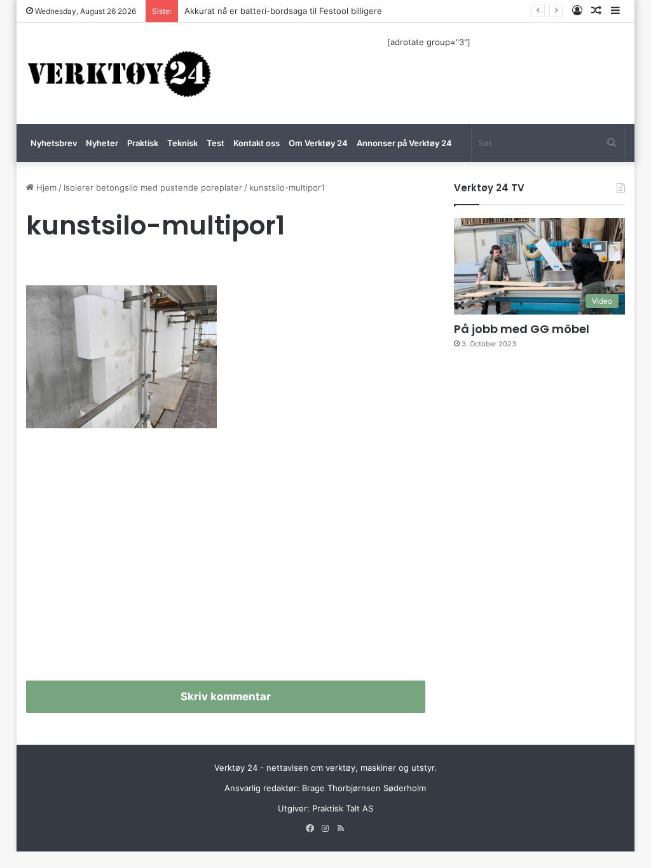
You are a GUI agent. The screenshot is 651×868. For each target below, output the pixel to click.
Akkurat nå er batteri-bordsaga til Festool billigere (283, 11)
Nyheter (102, 143)
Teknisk (182, 143)
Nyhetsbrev (54, 143)
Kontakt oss (256, 143)
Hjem (45, 187)
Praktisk (142, 143)
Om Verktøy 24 (318, 143)
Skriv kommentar (226, 696)
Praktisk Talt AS (342, 808)
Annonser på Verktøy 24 (404, 143)
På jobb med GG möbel (521, 329)
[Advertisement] (226, 560)
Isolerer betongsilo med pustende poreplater (153, 187)
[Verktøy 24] (119, 73)
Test (215, 143)
